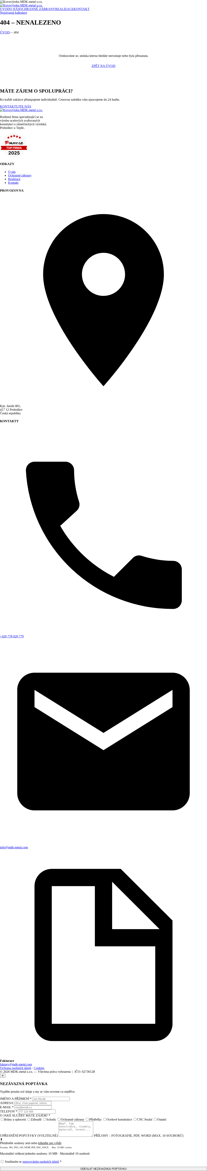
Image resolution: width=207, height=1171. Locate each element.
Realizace (14, 179)
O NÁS (15, 9)
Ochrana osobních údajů (15, 1068)
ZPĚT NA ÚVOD (103, 66)
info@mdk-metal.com (14, 847)
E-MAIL (7, 1107)
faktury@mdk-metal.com (16, 1064)
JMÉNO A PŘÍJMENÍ (16, 1098)
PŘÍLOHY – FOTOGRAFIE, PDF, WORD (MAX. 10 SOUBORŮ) (138, 1135)
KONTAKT (82, 9)
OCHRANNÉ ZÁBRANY (37, 9)
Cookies (39, 1068)
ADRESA (6, 1103)
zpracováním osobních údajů (40, 1161)
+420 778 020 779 (12, 636)
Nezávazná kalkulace (13, 12)
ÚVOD (5, 9)
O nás (12, 171)
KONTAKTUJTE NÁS (15, 106)
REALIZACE (64, 9)
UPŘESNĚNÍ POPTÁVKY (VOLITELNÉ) (29, 1135)
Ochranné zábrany (20, 175)
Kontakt (13, 182)
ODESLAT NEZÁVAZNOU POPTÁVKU (103, 1168)
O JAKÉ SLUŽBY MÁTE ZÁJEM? (25, 1115)
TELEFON (8, 1111)
